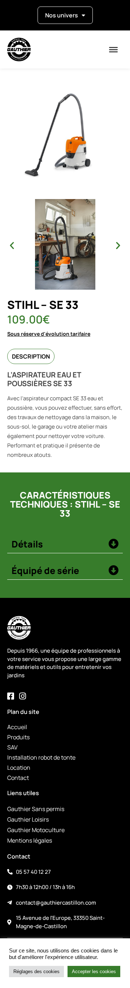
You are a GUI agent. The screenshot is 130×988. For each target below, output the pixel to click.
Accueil (17, 727)
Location (18, 767)
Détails (27, 544)
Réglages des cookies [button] (36, 971)
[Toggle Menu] (113, 49)
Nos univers (61, 15)
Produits (18, 737)
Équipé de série (45, 570)
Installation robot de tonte (41, 757)
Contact (18, 777)
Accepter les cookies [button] (94, 971)
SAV (12, 747)
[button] (12, 245)
